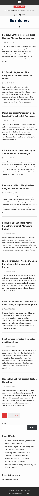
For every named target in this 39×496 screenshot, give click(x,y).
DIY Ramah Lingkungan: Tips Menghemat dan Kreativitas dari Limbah (17, 75)
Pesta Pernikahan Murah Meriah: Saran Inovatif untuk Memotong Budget (17, 226)
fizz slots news (19, 20)
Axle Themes (25, 493)
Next (16, 415)
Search (4, 424)
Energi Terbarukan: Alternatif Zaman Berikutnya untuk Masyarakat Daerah (19, 264)
